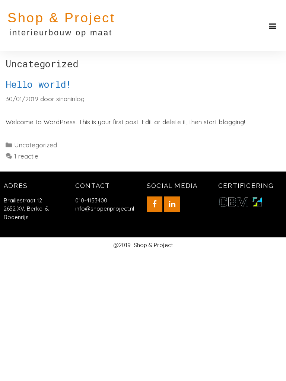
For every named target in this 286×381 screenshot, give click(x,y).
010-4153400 (91, 200)
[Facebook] (154, 204)
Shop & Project (61, 17)
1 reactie (26, 156)
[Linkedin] (172, 204)
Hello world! (39, 84)
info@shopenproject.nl (104, 208)
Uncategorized (35, 145)
